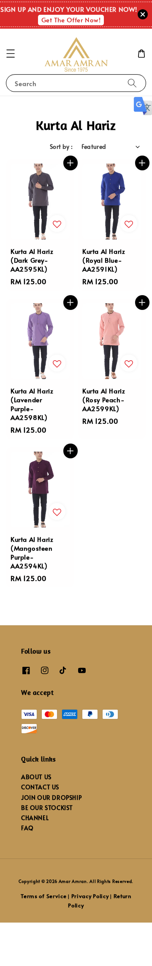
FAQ (27, 828)
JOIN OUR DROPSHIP (51, 798)
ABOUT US (36, 777)
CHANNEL (35, 818)
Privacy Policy (90, 896)
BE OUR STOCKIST (47, 808)
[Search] (132, 83)
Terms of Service (43, 896)
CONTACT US (40, 787)
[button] (10, 53)
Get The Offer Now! (71, 19)
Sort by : (61, 147)
